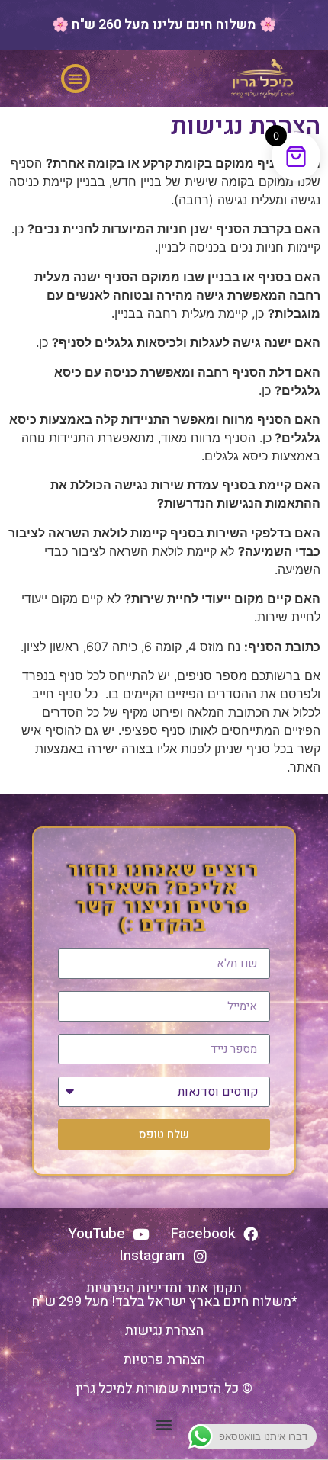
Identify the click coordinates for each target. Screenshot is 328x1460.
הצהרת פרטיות (164, 1359)
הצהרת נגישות (164, 1330)
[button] (75, 78)
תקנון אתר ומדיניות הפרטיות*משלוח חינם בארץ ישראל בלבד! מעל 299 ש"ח (164, 1295)
